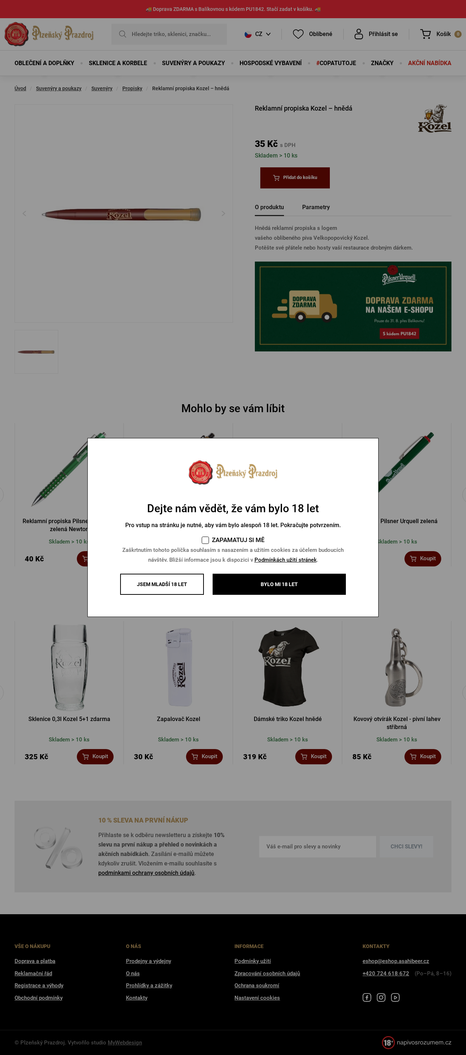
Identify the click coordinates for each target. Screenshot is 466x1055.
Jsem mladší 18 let (162, 584)
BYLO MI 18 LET (279, 584)
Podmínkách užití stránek (285, 560)
